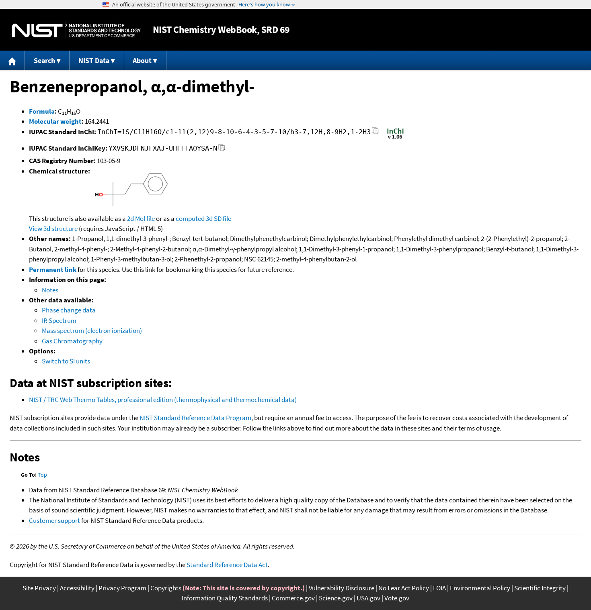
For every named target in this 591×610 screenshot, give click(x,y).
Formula (42, 111)
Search (44, 60)
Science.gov (336, 598)
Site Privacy (39, 587)
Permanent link (52, 269)
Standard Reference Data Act (227, 564)
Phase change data (69, 310)
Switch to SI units (66, 361)
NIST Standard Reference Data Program (195, 417)
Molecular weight (55, 121)
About (142, 60)
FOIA (439, 587)
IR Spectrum (59, 320)
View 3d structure (53, 228)
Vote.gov (396, 598)
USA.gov (368, 598)
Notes (50, 290)
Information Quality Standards (225, 598)
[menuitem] (12, 60)
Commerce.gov (293, 598)
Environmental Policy (480, 587)
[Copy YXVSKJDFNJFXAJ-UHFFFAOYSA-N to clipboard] (221, 149)
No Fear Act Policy (403, 587)
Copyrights (165, 587)
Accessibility (77, 587)
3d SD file (218, 218)
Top (42, 474)
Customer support (54, 520)
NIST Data (93, 60)
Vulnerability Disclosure (341, 587)
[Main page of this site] (12, 60)
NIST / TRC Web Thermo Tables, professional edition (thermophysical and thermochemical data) (163, 399)
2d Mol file (141, 218)
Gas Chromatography (72, 341)
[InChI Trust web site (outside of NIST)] (395, 138)
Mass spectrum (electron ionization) (92, 330)
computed (190, 218)
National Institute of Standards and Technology (76, 30)
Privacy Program (122, 587)
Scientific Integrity (540, 587)
